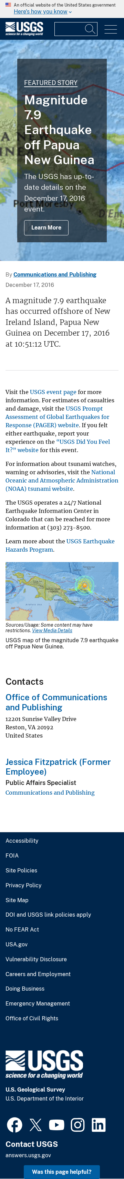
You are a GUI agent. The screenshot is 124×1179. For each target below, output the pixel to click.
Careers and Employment (38, 974)
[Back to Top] (99, 1154)
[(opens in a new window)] (15, 1124)
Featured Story (51, 82)
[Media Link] (62, 592)
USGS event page (53, 392)
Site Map (17, 900)
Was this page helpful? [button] (62, 1172)
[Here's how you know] (62, 9)
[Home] (24, 34)
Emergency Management (38, 1004)
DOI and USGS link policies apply (48, 915)
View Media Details (52, 630)
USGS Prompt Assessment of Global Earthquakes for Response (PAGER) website (57, 417)
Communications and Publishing (54, 274)
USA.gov (17, 945)
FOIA (12, 856)
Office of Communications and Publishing (56, 702)
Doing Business (25, 989)
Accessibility (22, 841)
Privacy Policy (24, 885)
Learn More (46, 227)
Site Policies (21, 871)
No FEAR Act (22, 930)
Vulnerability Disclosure (36, 959)
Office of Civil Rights (32, 1019)
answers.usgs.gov (28, 1155)
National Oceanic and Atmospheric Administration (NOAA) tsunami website (62, 480)
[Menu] (110, 29)
